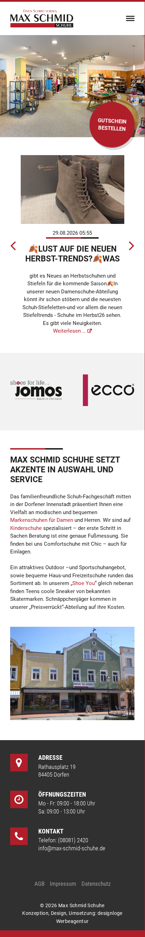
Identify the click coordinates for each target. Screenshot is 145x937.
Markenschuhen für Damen (41, 520)
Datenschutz (96, 883)
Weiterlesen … (69, 331)
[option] (72, 245)
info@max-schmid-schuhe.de (71, 848)
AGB (39, 883)
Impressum (63, 883)
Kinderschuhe (26, 528)
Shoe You (83, 583)
